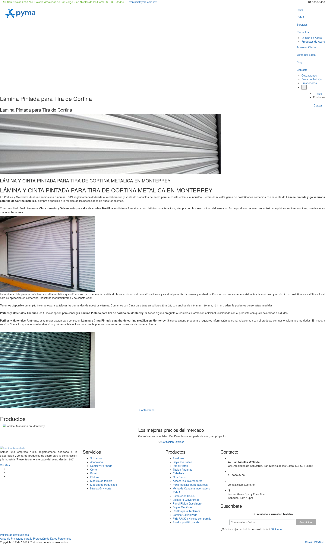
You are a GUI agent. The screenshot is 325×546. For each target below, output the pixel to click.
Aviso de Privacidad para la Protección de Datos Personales (35, 538)
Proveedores (309, 83)
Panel (93, 473)
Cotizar (318, 105)
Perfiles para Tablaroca (186, 511)
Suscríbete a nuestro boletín (273, 514)
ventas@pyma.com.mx (143, 2)
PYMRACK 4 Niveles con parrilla (192, 518)
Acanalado (96, 462)
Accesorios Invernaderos (187, 481)
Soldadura (96, 458)
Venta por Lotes (306, 55)
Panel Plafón (180, 466)
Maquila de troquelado (103, 484)
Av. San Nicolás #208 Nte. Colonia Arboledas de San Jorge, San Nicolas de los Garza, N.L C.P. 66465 (63, 2)
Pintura (94, 477)
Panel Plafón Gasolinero (187, 503)
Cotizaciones (309, 75)
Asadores (178, 458)
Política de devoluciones (14, 535)
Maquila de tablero (101, 481)
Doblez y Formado (101, 466)
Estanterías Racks (183, 496)
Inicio (300, 9)
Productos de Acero (313, 41)
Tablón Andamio (182, 469)
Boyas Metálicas (182, 507)
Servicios (302, 24)
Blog (299, 62)
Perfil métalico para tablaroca (190, 484)
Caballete (178, 473)
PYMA (300, 17)
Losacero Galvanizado (186, 500)
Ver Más (5, 465)
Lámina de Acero (311, 38)
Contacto (302, 70)
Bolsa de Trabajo (311, 79)
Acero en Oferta (306, 47)
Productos (303, 32)
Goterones (179, 477)
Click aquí (276, 529)
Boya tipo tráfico (182, 462)
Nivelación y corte (100, 488)
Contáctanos (147, 410)
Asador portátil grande (186, 522)
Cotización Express (172, 442)
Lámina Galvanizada (185, 515)
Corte (93, 469)
